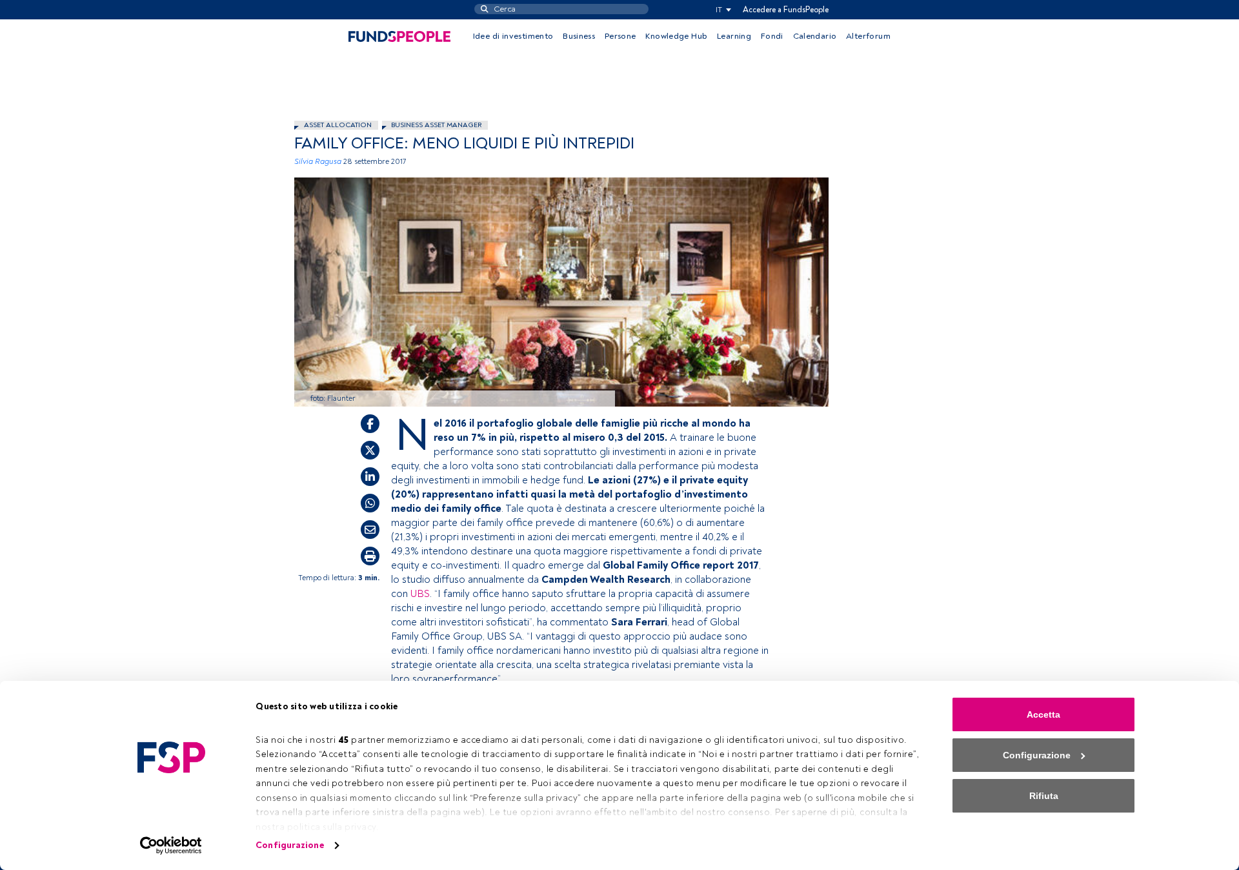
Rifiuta (1043, 796)
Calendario (815, 36)
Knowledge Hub (676, 36)
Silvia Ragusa (317, 162)
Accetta (1043, 714)
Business (579, 36)
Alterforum (868, 36)
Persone (620, 36)
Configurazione (289, 845)
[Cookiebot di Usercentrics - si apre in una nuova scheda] (171, 845)
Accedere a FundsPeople (786, 10)
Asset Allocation (338, 125)
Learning (734, 36)
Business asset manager (436, 125)
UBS (420, 593)
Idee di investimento (513, 36)
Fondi (772, 36)
